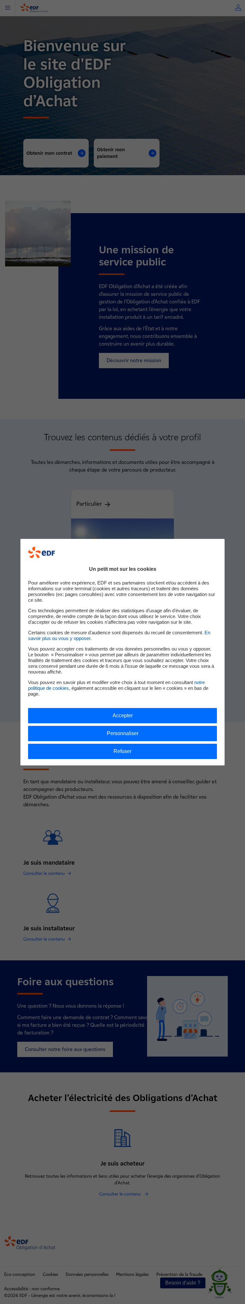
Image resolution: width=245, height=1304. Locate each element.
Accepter (123, 715)
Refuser (122, 751)
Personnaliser (122, 733)
